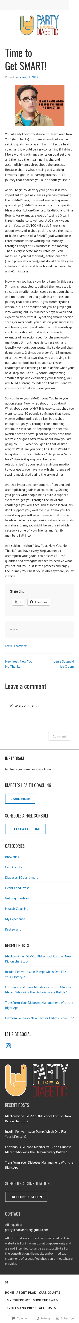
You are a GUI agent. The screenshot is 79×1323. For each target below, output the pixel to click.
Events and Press (17, 888)
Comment (59, 736)
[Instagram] (8, 1045)
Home (9, 1292)
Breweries (12, 857)
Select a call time (25, 829)
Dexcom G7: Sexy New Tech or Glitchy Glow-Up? (39, 1018)
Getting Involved (17, 898)
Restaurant (13, 929)
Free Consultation (26, 1197)
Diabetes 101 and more (21, 877)
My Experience (15, 919)
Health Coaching (16, 908)
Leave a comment (16, 646)
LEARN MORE (20, 799)
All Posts (47, 1308)
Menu (74, 5)
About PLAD (26, 1292)
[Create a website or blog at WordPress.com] (6, 1282)
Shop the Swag (45, 1300)
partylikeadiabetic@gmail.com (26, 1230)
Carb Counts (13, 867)
